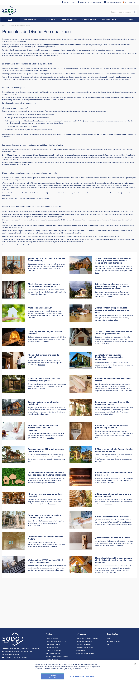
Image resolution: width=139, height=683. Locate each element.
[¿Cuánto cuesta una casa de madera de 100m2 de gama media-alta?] (81, 345)
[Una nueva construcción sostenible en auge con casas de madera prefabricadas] (13, 463)
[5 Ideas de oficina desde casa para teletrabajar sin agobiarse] (13, 392)
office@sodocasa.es (114, 2)
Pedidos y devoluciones (84, 647)
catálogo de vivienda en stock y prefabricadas (33, 92)
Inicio (3, 26)
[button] (132, 2)
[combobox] (123, 12)
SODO (6, 155)
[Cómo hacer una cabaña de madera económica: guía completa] (13, 528)
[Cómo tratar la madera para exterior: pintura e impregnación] (81, 439)
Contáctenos (80, 650)
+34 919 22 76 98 (70, 2)
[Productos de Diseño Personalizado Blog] (81, 528)
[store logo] (9, 10)
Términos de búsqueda (84, 641)
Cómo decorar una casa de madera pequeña (33, 198)
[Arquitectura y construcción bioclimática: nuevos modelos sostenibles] (81, 368)
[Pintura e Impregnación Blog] (13, 504)
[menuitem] (10, 19)
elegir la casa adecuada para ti (28, 231)
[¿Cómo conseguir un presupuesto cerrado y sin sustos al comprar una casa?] (81, 321)
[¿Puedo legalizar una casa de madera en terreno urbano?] (13, 273)
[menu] (69, 19)
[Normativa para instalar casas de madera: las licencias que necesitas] (13, 439)
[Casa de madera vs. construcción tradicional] (13, 416)
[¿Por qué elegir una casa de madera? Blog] (81, 549)
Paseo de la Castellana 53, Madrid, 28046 (19, 651)
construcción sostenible (10, 159)
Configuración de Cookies (81, 676)
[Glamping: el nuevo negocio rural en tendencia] (13, 345)
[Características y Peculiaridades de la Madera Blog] (13, 549)
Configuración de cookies (85, 653)
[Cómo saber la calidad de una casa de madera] (81, 392)
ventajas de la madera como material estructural (32, 149)
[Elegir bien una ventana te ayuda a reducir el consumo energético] (13, 298)
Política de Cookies (82, 669)
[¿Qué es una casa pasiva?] (13, 321)
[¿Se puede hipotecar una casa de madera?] (13, 368)
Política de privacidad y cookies (87, 638)
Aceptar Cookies (52, 676)
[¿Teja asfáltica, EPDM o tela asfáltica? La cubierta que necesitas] (13, 573)
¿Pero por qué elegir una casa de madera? (17, 183)
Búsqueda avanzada (83, 644)
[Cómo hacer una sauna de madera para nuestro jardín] (81, 485)
